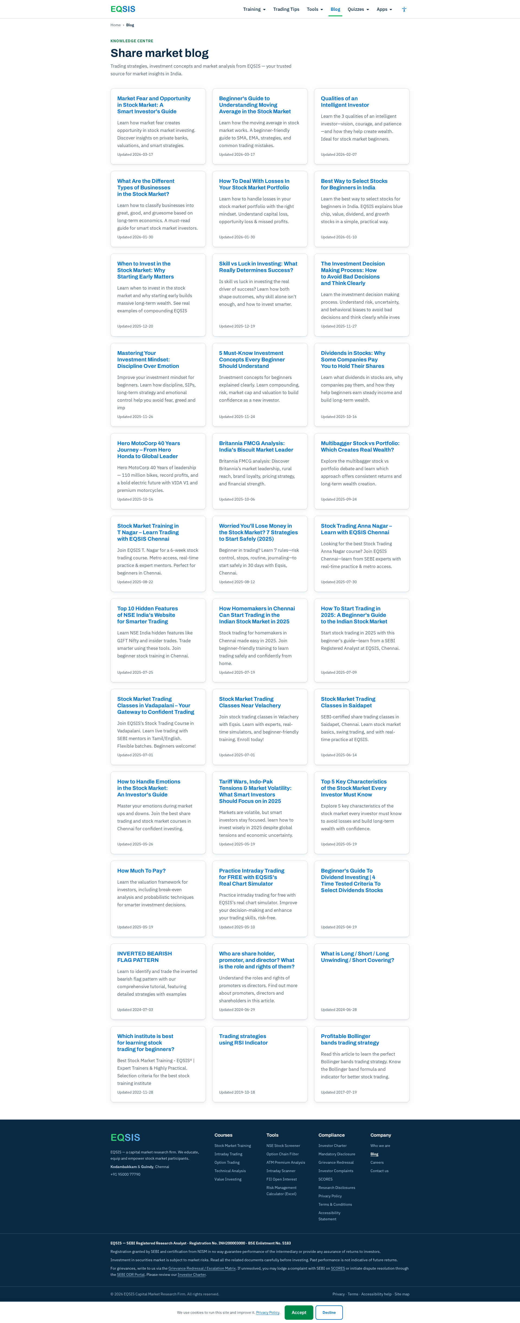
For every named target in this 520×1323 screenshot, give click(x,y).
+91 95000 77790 (125, 1174)
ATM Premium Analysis (285, 1162)
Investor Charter (332, 1145)
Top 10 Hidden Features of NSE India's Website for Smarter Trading (147, 614)
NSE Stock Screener (283, 1145)
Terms (353, 1294)
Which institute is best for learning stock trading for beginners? (145, 1042)
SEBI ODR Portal (131, 1274)
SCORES (325, 1179)
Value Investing (227, 1179)
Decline (329, 1312)
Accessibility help (376, 1294)
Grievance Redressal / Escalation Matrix (202, 1268)
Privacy (339, 1294)
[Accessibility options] (404, 9)
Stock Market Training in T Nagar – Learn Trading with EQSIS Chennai (148, 532)
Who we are (380, 1145)
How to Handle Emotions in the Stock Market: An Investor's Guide (148, 788)
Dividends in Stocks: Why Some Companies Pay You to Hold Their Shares (353, 359)
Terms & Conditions (335, 1204)
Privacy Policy (330, 1196)
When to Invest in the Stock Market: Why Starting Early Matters (145, 270)
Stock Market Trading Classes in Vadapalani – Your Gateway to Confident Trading (155, 705)
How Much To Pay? (141, 871)
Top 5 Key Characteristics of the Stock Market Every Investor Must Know (354, 788)
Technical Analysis (230, 1170)
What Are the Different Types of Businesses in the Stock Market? (145, 187)
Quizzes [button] (356, 9)
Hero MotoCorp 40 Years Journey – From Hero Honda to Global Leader (148, 449)
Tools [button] (312, 9)
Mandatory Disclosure (336, 1154)
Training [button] (252, 9)
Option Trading (226, 1162)
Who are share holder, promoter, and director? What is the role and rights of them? (257, 960)
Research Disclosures (336, 1187)
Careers (377, 1162)
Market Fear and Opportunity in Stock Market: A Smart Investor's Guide (154, 104)
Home (115, 24)
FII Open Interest (281, 1179)
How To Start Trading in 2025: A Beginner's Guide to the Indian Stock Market (354, 614)
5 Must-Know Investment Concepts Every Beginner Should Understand (252, 359)
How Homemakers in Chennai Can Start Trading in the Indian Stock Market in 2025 (257, 614)
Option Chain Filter (282, 1154)
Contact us (379, 1170)
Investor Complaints (335, 1170)
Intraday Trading (228, 1154)
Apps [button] (382, 9)
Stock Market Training (232, 1145)
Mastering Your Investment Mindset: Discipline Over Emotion (148, 359)
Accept (299, 1312)
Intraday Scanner (280, 1170)
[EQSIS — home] (122, 9)
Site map (402, 1294)
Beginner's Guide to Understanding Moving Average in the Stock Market (255, 104)
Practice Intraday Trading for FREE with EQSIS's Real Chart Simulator (251, 877)
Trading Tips (286, 9)
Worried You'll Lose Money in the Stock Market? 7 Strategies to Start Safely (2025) (258, 532)
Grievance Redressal (336, 1162)
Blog (335, 9)
